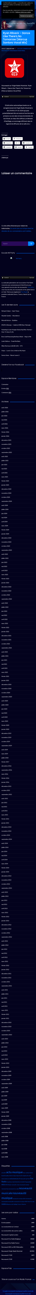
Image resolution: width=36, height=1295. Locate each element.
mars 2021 (5, 672)
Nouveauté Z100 (7, 1259)
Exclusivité (23, 1178)
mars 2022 (5, 623)
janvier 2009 (5, 1116)
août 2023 (5, 554)
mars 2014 (5, 863)
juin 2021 (4, 660)
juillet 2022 (5, 607)
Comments (6, 392)
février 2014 (5, 868)
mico (3, 1184)
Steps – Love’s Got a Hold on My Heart (14, 350)
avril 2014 (5, 859)
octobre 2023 (6, 546)
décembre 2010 (6, 1022)
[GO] (31, 243)
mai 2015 (4, 806)
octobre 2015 (6, 790)
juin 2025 (4, 464)
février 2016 (5, 778)
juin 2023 (4, 562)
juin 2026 (4, 416)
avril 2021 (5, 668)
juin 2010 (4, 1047)
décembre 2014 (6, 827)
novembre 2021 (6, 640)
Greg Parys (9, 1182)
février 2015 (5, 819)
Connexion (5, 384)
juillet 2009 (5, 1092)
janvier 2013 (5, 920)
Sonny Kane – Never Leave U (11, 355)
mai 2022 (4, 615)
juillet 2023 (5, 558)
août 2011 (5, 990)
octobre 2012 (6, 933)
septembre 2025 (7, 452)
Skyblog (15, 1204)
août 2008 (5, 1136)
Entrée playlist (6, 1222)
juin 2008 (4, 1144)
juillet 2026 (5, 411)
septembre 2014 (7, 839)
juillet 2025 (5, 460)
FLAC (28, 1178)
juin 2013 (4, 900)
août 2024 (5, 505)
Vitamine (23, 1204)
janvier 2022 (5, 631)
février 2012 (5, 965)
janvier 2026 (5, 436)
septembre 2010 (7, 1035)
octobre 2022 (6, 595)
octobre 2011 (6, 982)
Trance (19, 1204)
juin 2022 (4, 611)
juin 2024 (4, 513)
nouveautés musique (19, 1201)
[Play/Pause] (3, 97)
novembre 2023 (6, 542)
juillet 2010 (5, 1043)
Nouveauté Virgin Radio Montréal (13, 50)
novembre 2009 (6, 1075)
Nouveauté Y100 (7, 1255)
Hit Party (31, 287)
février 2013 (5, 916)
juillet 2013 (5, 896)
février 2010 (5, 1063)
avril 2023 (5, 570)
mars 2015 (5, 815)
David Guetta (5, 1175)
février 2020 (5, 725)
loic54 (14, 1182)
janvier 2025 (5, 485)
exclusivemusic (5, 1178)
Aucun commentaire (24, 48)
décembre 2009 (6, 1071)
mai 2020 (4, 713)
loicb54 (23, 1182)
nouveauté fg (5, 1188)
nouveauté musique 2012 (19, 1198)
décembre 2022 (6, 587)
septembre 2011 (7, 986)
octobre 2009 (6, 1079)
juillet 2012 (5, 945)
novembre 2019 (6, 737)
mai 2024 (4, 517)
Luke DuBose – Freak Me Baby (11, 341)
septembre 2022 (7, 599)
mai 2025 (4, 469)
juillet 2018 (5, 758)
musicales (14, 1184)
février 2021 (5, 676)
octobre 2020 (6, 692)
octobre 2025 (6, 448)
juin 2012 (4, 949)
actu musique (14, 1172)
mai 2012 (4, 953)
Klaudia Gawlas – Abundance (11, 315)
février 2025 (5, 481)
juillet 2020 (5, 705)
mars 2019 (5, 754)
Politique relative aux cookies (23, 12)
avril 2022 (5, 619)
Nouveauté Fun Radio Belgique (11, 1239)
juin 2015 (4, 802)
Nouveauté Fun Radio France (10, 1243)
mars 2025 (5, 477)
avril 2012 (5, 957)
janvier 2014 (5, 872)
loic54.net (18, 1182)
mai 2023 (4, 566)
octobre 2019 (6, 741)
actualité (4, 1172)
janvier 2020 (5, 729)
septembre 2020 (7, 697)
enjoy (14, 1175)
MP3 (7, 1184)
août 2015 (5, 798)
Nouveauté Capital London (10, 1235)
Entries (5, 388)
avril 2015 (5, 811)
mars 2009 (5, 1108)
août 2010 (5, 1039)
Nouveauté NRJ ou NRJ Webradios (12, 1247)
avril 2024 (5, 521)
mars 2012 (5, 961)
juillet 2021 (5, 656)
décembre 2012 (6, 925)
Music (9, 1184)
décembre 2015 (6, 786)
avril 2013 (5, 908)
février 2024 (5, 530)
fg (26, 1178)
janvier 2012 (5, 969)
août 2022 (5, 603)
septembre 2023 (7, 550)
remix (4, 1204)
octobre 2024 (6, 497)
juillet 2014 (5, 847)
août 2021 (5, 652)
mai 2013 (4, 904)
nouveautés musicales (8, 1201)
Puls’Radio (24, 292)
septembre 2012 (7, 937)
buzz (24, 1172)
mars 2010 (5, 1059)
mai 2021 (4, 664)
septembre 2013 (7, 888)
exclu (29, 1175)
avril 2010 (5, 1055)
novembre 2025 (6, 444)
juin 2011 (4, 998)
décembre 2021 (6, 635)
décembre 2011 (6, 973)
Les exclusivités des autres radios (12, 1231)
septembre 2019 (7, 745)
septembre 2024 (7, 501)
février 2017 (5, 762)
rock (12, 1204)
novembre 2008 (6, 1124)
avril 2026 (5, 424)
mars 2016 (5, 774)
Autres (4, 1218)
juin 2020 (4, 709)
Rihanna (8, 1204)
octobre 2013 (6, 884)
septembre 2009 (7, 1083)
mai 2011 (4, 1002)
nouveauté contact (24, 1184)
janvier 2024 (5, 534)
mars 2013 (5, 912)
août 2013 (5, 892)
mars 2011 (5, 1010)
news (18, 1184)
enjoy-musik (19, 1175)
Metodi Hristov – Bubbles (9, 320)
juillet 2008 (5, 1140)
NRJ (26, 1201)
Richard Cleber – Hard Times (10, 311)
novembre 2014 (6, 831)
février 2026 (5, 432)
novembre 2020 (6, 688)
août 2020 (5, 701)
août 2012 (5, 941)
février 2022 (5, 627)
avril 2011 (5, 1006)
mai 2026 (4, 420)
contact (28, 1172)
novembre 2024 (6, 493)
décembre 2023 (6, 538)
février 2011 (5, 1014)
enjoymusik (25, 1175)
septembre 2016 (7, 770)
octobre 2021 (6, 644)
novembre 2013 (6, 880)
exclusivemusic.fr (14, 1178)
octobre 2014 (6, 835)
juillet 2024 (5, 509)
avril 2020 (5, 717)
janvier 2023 (5, 583)
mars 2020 (5, 721)
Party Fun (30, 1201)
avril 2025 (5, 473)
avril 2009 (5, 1104)
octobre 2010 (6, 1030)
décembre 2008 (6, 1120)
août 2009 (5, 1087)
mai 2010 (4, 1051)
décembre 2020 (6, 684)
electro (11, 1175)
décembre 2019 (6, 733)
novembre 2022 (6, 591)
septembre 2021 (7, 648)
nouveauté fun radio (13, 1188)
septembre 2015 (7, 794)
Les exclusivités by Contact (10, 1227)
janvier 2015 (5, 823)
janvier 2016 (5, 782)
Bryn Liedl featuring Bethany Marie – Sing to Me (16, 336)
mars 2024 (5, 526)
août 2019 (5, 749)
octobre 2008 (6, 1128)
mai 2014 (4, 855)
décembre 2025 (6, 440)
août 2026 (5, 407)
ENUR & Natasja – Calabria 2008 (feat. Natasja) (16, 325)
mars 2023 (5, 574)
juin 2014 (4, 851)
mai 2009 (4, 1100)
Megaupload (28, 1182)
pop (33, 1201)
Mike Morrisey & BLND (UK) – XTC (12, 346)
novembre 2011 (6, 978)
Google (5, 1291)
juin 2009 (4, 1096)
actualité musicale (27, 1291)
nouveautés (29, 1198)
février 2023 (5, 578)
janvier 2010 (5, 1067)
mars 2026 (5, 428)
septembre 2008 (7, 1132)
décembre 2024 (6, 489)
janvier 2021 (5, 680)
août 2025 (5, 456)
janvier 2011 (5, 1018)
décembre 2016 (6, 766)
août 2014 (5, 843)
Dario (31, 1172)
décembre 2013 (6, 876)
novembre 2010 (6, 1026)
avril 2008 (5, 1153)
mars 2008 (5, 1157)
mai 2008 (4, 1149)
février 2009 (5, 1112)
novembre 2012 (6, 929)
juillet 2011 (5, 994)
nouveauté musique (14, 1291)
